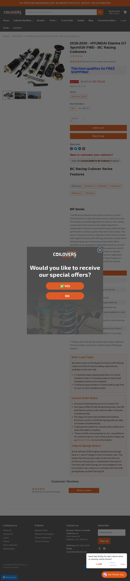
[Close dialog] (100, 250)
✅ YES (65, 286)
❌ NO (65, 296)
